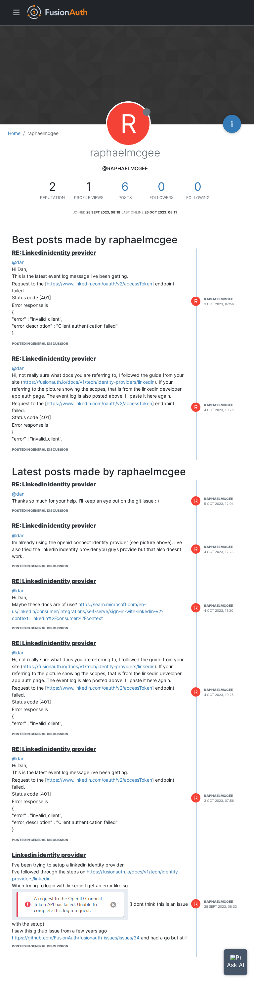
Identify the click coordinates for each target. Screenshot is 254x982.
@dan (18, 262)
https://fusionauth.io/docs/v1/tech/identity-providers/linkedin (88, 382)
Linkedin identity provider (49, 854)
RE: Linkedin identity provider (54, 252)
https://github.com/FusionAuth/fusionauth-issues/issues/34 (76, 937)
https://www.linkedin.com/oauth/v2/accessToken (99, 283)
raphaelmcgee (218, 299)
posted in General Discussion (40, 343)
